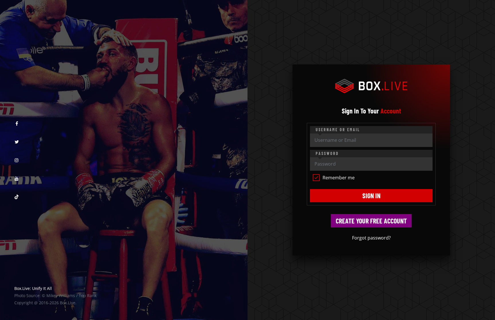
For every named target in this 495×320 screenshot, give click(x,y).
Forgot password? (371, 238)
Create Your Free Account (371, 221)
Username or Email (338, 129)
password (327, 153)
